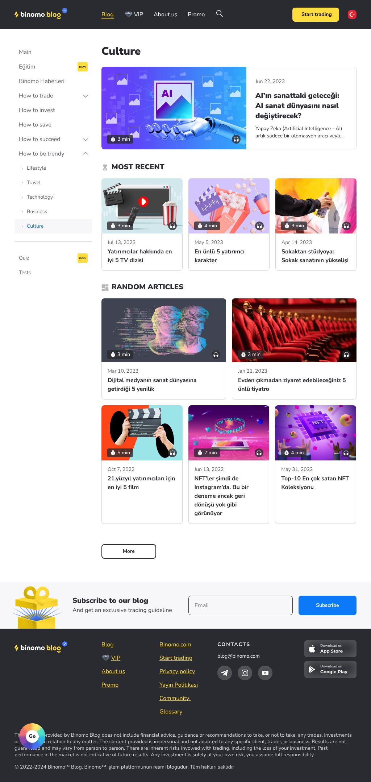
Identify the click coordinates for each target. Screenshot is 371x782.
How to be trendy (41, 154)
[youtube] (265, 673)
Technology (40, 197)
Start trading (316, 14)
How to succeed (40, 139)
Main (25, 52)
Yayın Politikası (178, 685)
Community (175, 698)
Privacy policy (177, 671)
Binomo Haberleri (41, 81)
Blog (107, 14)
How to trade (36, 96)
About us (165, 14)
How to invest (37, 110)
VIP (138, 14)
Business (37, 211)
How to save (35, 125)
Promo (196, 14)
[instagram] (245, 673)
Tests (25, 272)
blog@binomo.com (238, 656)
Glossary (170, 712)
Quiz (24, 258)
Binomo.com (175, 645)
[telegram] (224, 673)
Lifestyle (36, 168)
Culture (35, 226)
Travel (34, 182)
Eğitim (27, 67)
